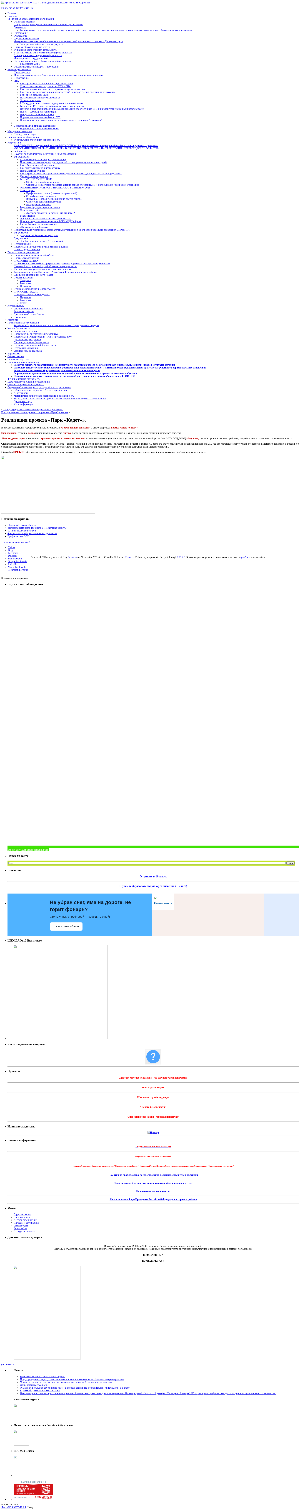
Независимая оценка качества (153, 1191)
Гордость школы (22, 1214)
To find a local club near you (22, 530)
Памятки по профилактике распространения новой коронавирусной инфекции (153, 1175)
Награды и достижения (26, 1222)
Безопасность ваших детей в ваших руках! (42, 1376)
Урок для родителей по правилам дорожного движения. (33, 409)
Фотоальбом (20, 1228)
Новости (129, 557)
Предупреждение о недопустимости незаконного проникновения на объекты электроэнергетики (72, 1379)
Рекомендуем (21, 1225)
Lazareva (72, 557)
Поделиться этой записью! (16, 542)
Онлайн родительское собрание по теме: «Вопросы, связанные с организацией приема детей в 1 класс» (75, 1387)
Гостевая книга (22, 1217)
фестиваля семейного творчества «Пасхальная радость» (37, 527)
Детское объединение (25, 1220)
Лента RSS (7, 1507)
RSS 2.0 (181, 557)
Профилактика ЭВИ (18, 536)
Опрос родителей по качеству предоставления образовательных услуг (153, 1183)
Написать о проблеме (66, 926)
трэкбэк (244, 557)
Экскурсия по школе (25, 1231)
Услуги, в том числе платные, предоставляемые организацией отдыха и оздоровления (66, 1382)
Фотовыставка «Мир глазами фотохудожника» (32, 533)
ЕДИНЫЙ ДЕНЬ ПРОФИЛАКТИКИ (40, 1390)
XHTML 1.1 (19, 1507)
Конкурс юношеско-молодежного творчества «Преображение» (34, 412)
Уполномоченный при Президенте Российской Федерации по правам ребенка (153, 1199)
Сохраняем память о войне (34, 1385)
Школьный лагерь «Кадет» (22, 525)
